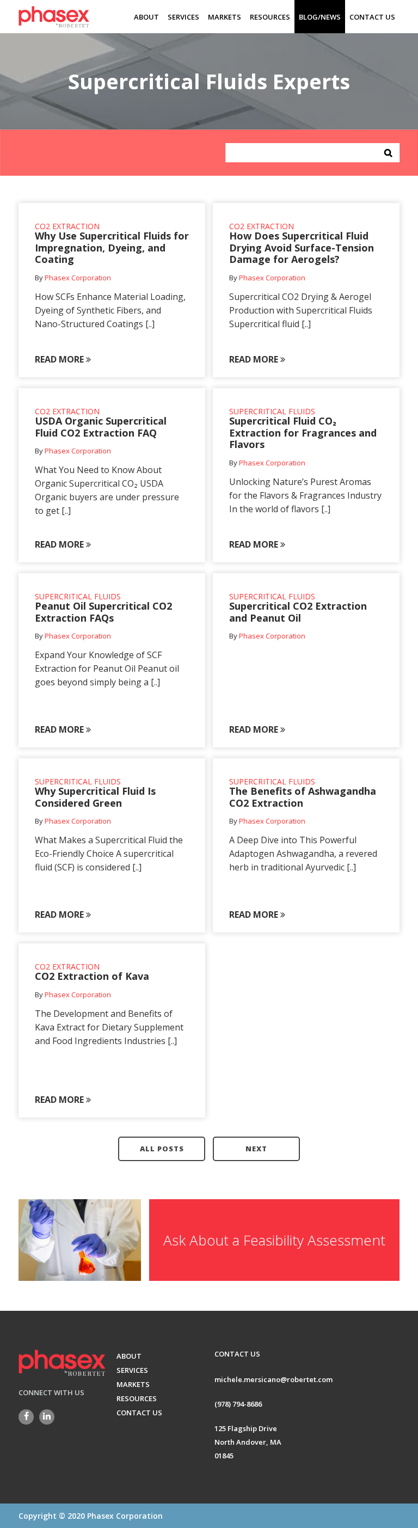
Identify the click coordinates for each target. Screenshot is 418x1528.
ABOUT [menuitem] (146, 17)
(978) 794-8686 (238, 1404)
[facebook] (26, 1417)
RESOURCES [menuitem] (270, 17)
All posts (162, 1148)
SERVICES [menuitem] (183, 17)
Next (256, 1148)
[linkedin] (46, 1417)
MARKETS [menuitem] (224, 17)
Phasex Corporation (78, 278)
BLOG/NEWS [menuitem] (320, 17)
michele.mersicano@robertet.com (273, 1379)
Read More (60, 359)
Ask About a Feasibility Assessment (274, 1240)
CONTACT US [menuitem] (372, 17)
